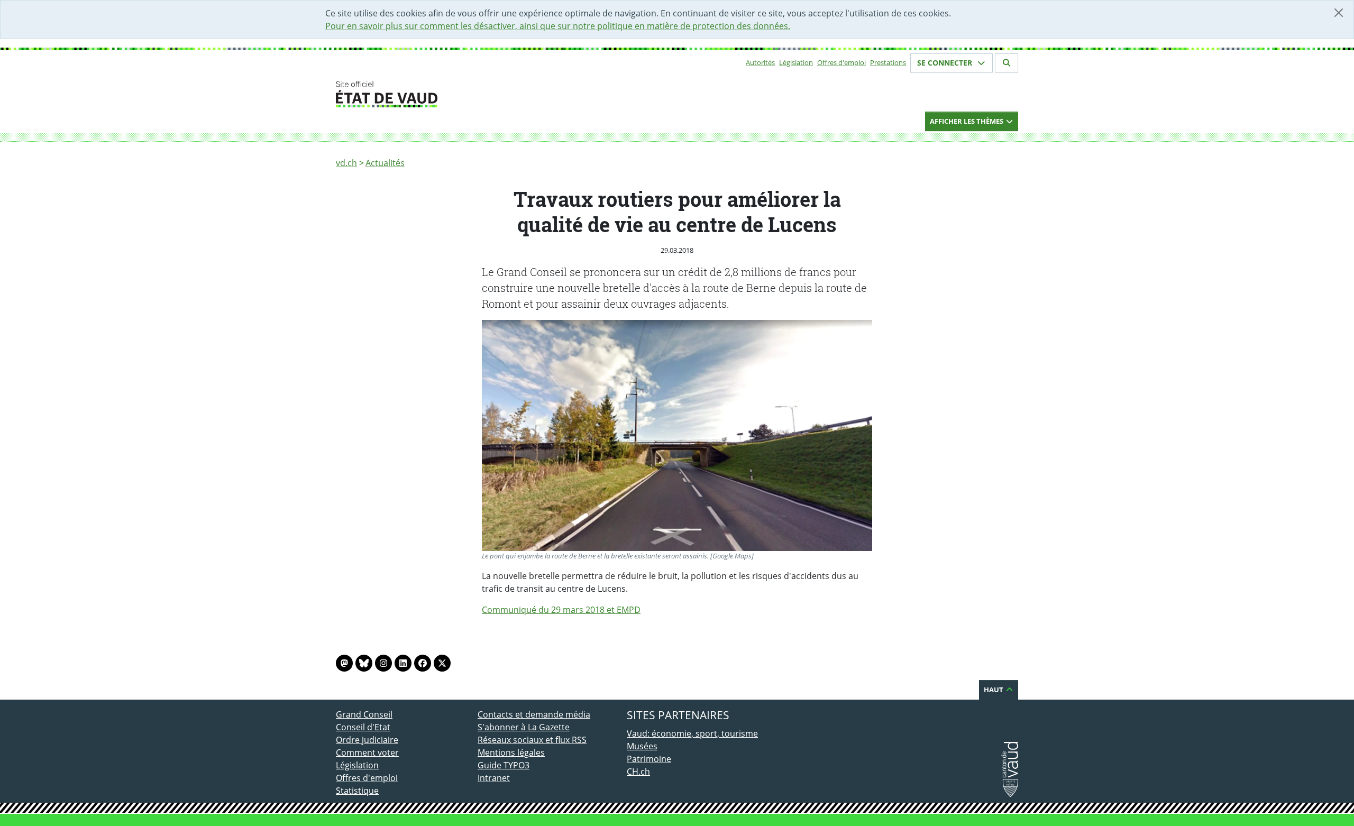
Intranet (494, 778)
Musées (642, 746)
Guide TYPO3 (503, 765)
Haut (994, 689)
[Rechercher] (1006, 62)
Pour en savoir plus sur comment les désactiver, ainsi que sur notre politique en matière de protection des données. (557, 26)
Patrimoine (649, 759)
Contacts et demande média (534, 714)
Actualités (385, 163)
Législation (796, 62)
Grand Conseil (364, 714)
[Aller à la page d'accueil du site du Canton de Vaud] (473, 94)
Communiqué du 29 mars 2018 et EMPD (561, 610)
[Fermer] (1338, 13)
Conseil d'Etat (363, 727)
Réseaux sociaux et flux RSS (532, 740)
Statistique (357, 790)
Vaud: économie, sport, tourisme (692, 733)
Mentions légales (511, 752)
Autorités (760, 62)
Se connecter (945, 63)
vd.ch (346, 163)
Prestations (888, 62)
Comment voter (367, 752)
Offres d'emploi (841, 62)
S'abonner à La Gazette (524, 727)
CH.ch (638, 771)
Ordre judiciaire (367, 740)
